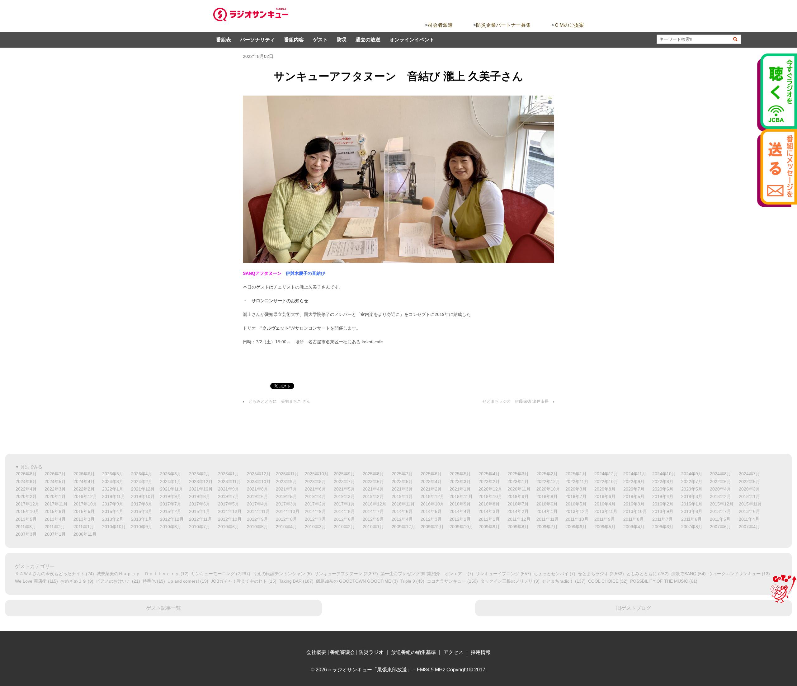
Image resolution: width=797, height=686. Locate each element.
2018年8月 (547, 496)
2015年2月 (170, 511)
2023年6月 (373, 481)
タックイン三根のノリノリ (506, 581)
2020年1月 (55, 496)
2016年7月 (518, 503)
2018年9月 (518, 496)
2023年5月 (402, 481)
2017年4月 (257, 503)
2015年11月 (750, 503)
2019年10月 (143, 496)
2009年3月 (662, 526)
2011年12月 (519, 519)
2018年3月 (691, 496)
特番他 (149, 581)
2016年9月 (460, 503)
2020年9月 (576, 488)
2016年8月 (489, 503)
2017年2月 (315, 503)
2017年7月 (170, 503)
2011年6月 (691, 519)
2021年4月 (373, 488)
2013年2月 (112, 519)
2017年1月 (344, 503)
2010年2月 (344, 526)
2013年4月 (55, 519)
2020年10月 (548, 488)
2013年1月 (141, 519)
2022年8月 (662, 481)
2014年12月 (230, 511)
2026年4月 (141, 473)
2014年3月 (489, 511)
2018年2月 (720, 496)
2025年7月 (402, 473)
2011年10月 (576, 519)
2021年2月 (431, 488)
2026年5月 (112, 473)
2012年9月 (257, 519)
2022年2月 (84, 488)
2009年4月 (633, 526)
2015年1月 (199, 511)
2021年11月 (171, 488)
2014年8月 (344, 511)
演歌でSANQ (683, 573)
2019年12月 (85, 496)
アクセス (453, 652)
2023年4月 (431, 481)
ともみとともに (641, 573)
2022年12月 (548, 481)
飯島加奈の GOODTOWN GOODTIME (353, 581)
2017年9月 (112, 503)
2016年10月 (432, 503)
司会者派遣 (440, 25)
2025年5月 (460, 473)
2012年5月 (373, 519)
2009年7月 (547, 526)
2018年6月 (604, 496)
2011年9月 (604, 519)
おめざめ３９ (73, 581)
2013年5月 (26, 519)
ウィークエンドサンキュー (734, 573)
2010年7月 (199, 526)
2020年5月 (691, 488)
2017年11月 (56, 503)
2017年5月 (228, 503)
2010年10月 (114, 526)
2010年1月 (373, 526)
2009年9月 (489, 526)
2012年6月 (344, 519)
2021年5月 (344, 488)
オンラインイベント (411, 39)
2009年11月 (432, 526)
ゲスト (320, 39)
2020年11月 (519, 488)
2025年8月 (373, 473)
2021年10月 (201, 488)
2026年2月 (199, 473)
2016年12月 (374, 503)
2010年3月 (315, 526)
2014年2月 (518, 511)
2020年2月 (26, 496)
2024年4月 (84, 481)
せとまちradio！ (558, 581)
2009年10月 (461, 526)
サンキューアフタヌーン (338, 573)
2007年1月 (55, 534)
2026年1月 (228, 473)
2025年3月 (518, 473)
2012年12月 (172, 519)
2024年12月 (606, 473)
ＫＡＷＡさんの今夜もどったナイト (50, 573)
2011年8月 (633, 519)
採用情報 (481, 652)
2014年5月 (431, 511)
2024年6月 (26, 481)
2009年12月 (403, 526)
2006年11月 (85, 534)
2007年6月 (720, 526)
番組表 (223, 39)
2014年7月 (373, 511)
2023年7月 (344, 481)
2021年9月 (228, 488)
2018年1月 (749, 496)
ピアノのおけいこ (113, 581)
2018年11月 (461, 496)
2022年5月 (749, 481)
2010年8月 (170, 526)
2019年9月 (170, 496)
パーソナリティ (257, 39)
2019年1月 (402, 496)
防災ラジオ (371, 652)
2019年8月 (199, 496)
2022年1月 (112, 488)
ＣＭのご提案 (569, 25)
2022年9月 (633, 481)
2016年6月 (547, 503)
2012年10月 (230, 519)
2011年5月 (720, 519)
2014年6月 (402, 511)
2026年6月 (84, 473)
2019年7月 (228, 496)
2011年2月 (55, 526)
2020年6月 (662, 488)
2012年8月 (286, 519)
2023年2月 (489, 481)
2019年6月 (257, 496)
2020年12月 (490, 488)
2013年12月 (577, 511)
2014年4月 (460, 511)
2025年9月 (344, 473)
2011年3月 (26, 526)
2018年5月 (633, 496)
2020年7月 (633, 488)
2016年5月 (576, 503)
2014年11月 (258, 511)
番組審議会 (342, 652)
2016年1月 (691, 503)
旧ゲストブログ (633, 608)
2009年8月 (518, 526)
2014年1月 (547, 511)
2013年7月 (720, 511)
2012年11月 (200, 519)
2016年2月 (662, 503)
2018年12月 (432, 496)
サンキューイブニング (497, 573)
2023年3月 (460, 481)
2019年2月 (373, 496)
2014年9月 (315, 511)
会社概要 (316, 652)
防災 (342, 39)
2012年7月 (315, 519)
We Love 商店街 (31, 581)
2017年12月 (27, 503)
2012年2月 (460, 519)
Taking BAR (290, 581)
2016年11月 (403, 503)
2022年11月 (576, 481)
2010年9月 (141, 526)
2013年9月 (662, 511)
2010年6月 (228, 526)
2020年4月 (720, 488)
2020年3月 (749, 488)
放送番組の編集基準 (413, 652)
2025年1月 (576, 473)
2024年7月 (749, 473)
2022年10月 (606, 481)
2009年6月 (576, 526)
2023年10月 (259, 481)
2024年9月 (691, 473)
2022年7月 (691, 481)
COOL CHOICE (603, 581)
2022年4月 (26, 488)
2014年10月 (287, 511)
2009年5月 (604, 526)
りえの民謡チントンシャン (279, 573)
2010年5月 (257, 526)
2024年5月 (55, 481)
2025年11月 (287, 473)
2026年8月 (26, 473)
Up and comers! (183, 581)
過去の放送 (368, 39)
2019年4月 (315, 496)
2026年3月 (170, 473)
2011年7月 (662, 519)
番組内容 (294, 39)
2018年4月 (662, 496)
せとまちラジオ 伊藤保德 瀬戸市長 (516, 401)
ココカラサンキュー (446, 581)
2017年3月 (286, 503)
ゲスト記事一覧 (163, 608)
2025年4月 (489, 473)
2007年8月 (691, 526)
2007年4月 (749, 526)
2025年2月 (547, 473)
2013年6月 (749, 511)
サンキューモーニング (213, 573)
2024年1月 (170, 481)
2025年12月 (259, 473)
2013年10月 (635, 511)
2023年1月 (518, 481)
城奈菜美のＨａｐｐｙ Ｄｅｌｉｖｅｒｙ (138, 573)
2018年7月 (576, 496)
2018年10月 (490, 496)
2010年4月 (286, 526)
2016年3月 (633, 503)
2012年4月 (402, 519)
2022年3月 (55, 488)
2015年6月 (55, 511)
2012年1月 (489, 519)
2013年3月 (84, 519)
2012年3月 (431, 519)
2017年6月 (199, 503)
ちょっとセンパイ (551, 573)
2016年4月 (604, 503)
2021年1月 (460, 488)
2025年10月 (316, 473)
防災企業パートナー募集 (503, 25)
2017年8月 (141, 503)
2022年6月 (720, 481)
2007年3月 (26, 534)
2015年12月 (721, 503)
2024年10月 (664, 473)
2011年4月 (749, 519)
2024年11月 (634, 473)
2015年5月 (84, 511)
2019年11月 (113, 496)
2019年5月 (286, 496)
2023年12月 (201, 481)
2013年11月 (605, 511)
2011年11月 (547, 519)
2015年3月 (141, 511)
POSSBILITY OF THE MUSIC (659, 581)
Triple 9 (407, 581)
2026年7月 (55, 473)
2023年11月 (229, 481)
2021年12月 (143, 488)
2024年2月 (141, 481)
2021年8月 (257, 488)
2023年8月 (315, 481)
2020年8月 (604, 488)
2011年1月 (83, 526)
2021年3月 (402, 488)
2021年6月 (315, 488)
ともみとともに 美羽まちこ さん (279, 401)
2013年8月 (691, 511)
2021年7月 (286, 488)
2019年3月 (344, 496)
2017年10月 (85, 503)
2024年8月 (720, 473)
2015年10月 (27, 511)
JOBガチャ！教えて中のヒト (239, 581)
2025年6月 (431, 473)
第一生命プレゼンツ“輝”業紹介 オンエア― (423, 573)
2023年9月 (286, 481)
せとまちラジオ (593, 573)
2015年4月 (112, 511)
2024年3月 (112, 481)
